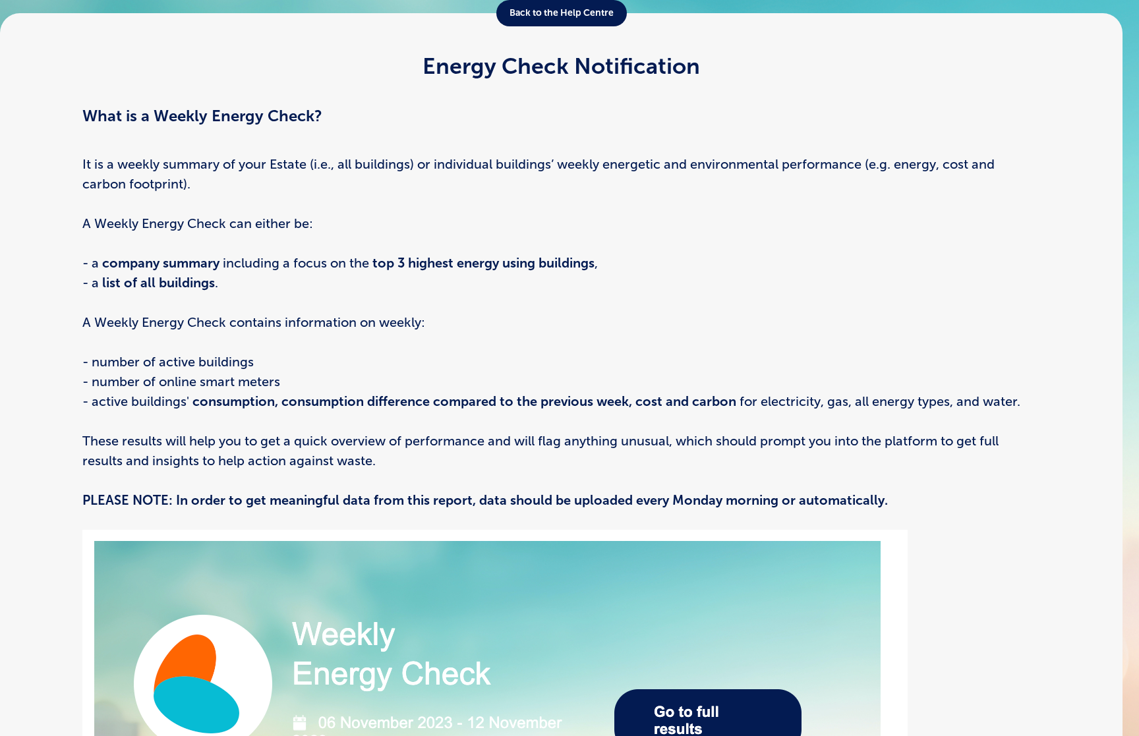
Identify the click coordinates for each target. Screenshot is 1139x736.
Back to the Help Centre (562, 12)
